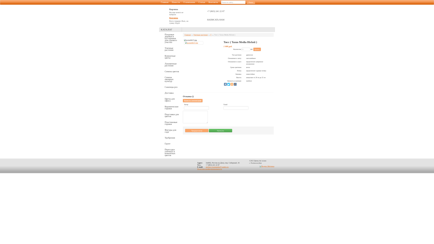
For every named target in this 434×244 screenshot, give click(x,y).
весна (248, 67)
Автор (186, 104)
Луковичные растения (171, 64)
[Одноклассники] (232, 84)
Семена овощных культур (169, 79)
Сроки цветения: (236, 67)
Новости (176, 2)
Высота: (239, 77)
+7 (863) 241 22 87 (216, 11)
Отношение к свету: (235, 58)
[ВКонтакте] (225, 84)
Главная (164, 2)
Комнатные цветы (170, 57)
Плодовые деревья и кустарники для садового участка (171, 38)
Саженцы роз (171, 87)
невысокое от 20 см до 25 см (255, 77)
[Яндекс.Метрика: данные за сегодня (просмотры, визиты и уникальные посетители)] (267, 166)
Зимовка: (238, 74)
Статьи (201, 2)
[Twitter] (228, 84)
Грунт (167, 143)
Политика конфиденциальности (209, 169)
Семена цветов (172, 71)
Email (225, 104)
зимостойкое (250, 74)
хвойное (249, 81)
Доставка (169, 93)
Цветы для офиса (170, 99)
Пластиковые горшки (171, 123)
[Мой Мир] (235, 84)
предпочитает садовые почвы (256, 71)
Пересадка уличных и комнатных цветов (170, 152)
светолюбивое (251, 58)
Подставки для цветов (172, 115)
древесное (249, 55)
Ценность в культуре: (234, 81)
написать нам (215, 19)
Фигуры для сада (170, 131)
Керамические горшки (171, 107)
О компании (189, 2)
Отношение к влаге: (235, 62)
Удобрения (170, 137)
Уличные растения (169, 49)
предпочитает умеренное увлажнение (254, 63)
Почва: (239, 71)
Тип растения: (237, 55)
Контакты (213, 2)
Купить (257, 49)
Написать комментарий (192, 100)
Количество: (237, 49)
